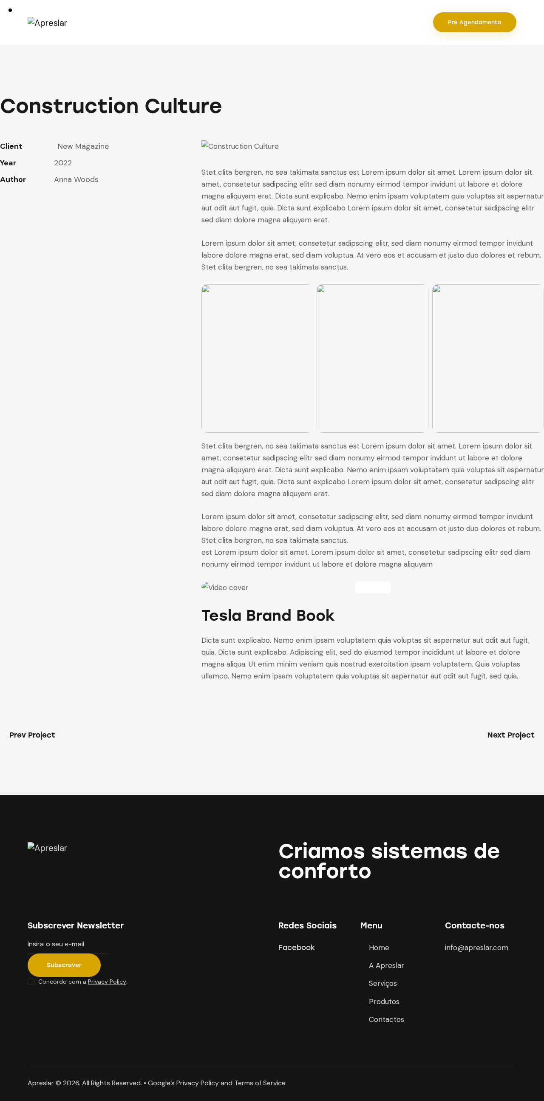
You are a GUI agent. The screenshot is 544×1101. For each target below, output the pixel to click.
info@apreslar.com (476, 947)
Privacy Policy (107, 982)
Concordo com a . (83, 981)
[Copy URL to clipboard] (63, 205)
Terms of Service (260, 1082)
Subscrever (64, 965)
